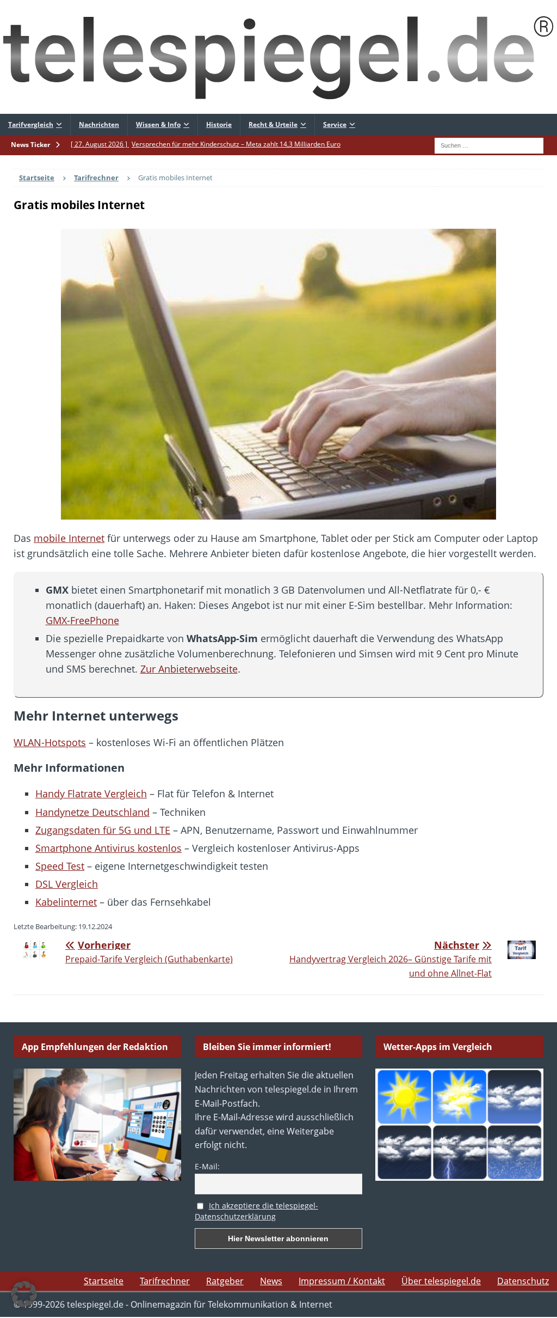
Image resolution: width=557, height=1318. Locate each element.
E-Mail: (207, 1166)
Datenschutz (523, 1281)
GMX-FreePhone (82, 620)
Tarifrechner (165, 1281)
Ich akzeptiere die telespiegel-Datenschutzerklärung (256, 1211)
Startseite (103, 1281)
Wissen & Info (158, 124)
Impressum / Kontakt (342, 1281)
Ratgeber (225, 1281)
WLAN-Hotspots (50, 742)
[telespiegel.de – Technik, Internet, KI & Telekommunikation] (278, 57)
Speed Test (59, 865)
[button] (24, 1294)
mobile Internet (69, 538)
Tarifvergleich (30, 124)
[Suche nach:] (489, 144)
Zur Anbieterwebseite (189, 668)
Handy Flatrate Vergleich (91, 793)
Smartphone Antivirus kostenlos (108, 848)
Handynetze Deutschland (92, 812)
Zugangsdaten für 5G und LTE (102, 830)
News (271, 1281)
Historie (219, 124)
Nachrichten (99, 124)
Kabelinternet (66, 901)
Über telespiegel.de (441, 1281)
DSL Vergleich (66, 883)
